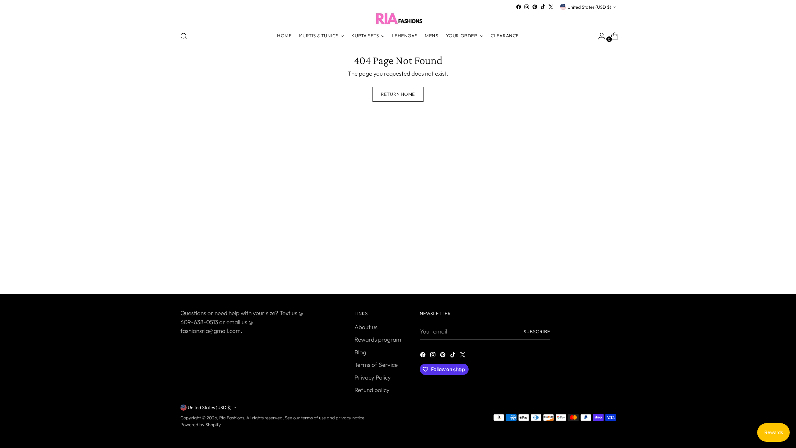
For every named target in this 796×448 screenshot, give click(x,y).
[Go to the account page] (599, 36)
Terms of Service (376, 364)
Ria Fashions (231, 418)
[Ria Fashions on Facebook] (518, 7)
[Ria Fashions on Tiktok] (543, 7)
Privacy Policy (372, 377)
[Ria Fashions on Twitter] (551, 7)
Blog (360, 352)
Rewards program (377, 339)
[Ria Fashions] (398, 18)
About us (365, 327)
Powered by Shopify (200, 424)
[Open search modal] (184, 36)
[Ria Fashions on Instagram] (527, 7)
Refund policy (372, 390)
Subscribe (537, 331)
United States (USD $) (589, 7)
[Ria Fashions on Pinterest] (535, 7)
